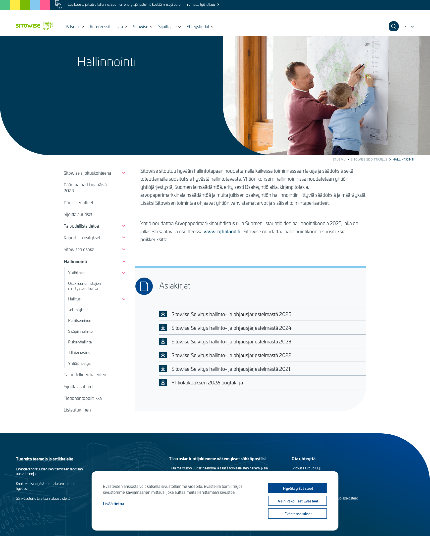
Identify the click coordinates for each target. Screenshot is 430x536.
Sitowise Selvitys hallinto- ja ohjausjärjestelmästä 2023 (231, 341)
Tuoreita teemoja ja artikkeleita (44, 458)
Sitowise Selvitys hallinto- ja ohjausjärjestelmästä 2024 (231, 327)
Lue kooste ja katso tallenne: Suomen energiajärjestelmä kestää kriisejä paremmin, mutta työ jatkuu (141, 4)
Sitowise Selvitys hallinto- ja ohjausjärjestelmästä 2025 (231, 314)
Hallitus (74, 298)
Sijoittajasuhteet (79, 386)
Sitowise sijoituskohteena (87, 173)
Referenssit (100, 26)
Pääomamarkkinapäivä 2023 (85, 188)
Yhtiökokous (78, 272)
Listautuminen (77, 410)
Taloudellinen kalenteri (85, 374)
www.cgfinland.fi (222, 231)
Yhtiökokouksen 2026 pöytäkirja (207, 382)
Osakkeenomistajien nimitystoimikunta (84, 286)
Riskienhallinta (80, 341)
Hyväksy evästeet (298, 488)
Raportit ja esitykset (82, 238)
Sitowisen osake (79, 249)
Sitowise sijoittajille (369, 159)
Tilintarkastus (79, 352)
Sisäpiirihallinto (80, 331)
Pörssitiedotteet (78, 203)
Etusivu (339, 159)
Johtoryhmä (78, 309)
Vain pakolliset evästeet (298, 500)
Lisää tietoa (113, 503)
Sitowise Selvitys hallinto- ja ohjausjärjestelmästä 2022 (231, 355)
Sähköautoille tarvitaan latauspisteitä (43, 498)
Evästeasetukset (298, 513)
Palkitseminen (79, 320)
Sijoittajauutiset (78, 214)
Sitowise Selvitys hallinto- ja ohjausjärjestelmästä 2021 (230, 368)
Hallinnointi (75, 261)
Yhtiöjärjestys (79, 363)
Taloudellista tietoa (81, 226)
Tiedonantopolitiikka (83, 398)
